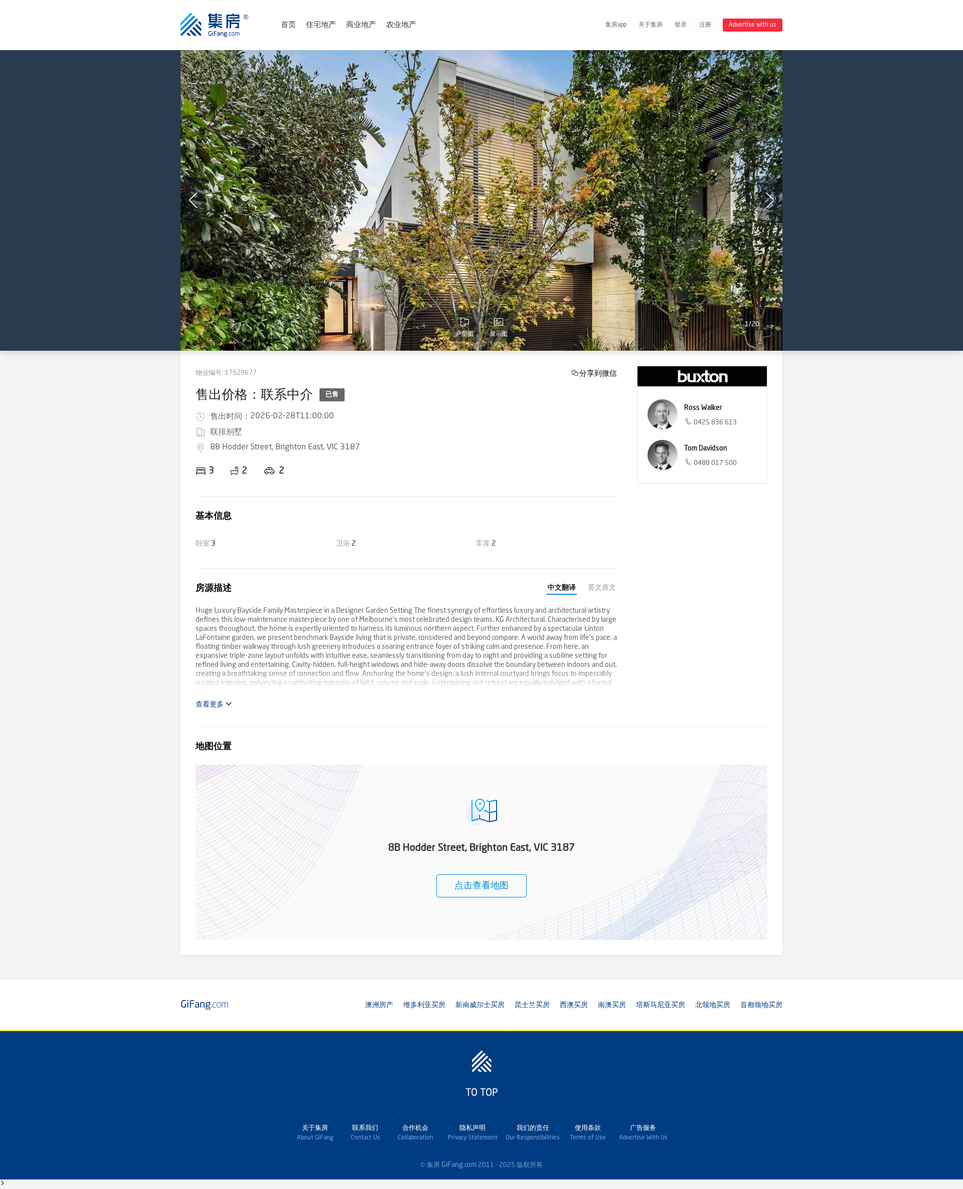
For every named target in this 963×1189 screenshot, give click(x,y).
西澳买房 (574, 1005)
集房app (615, 25)
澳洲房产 (379, 1005)
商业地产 (361, 25)
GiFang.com (458, 1164)
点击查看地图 (481, 885)
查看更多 (210, 704)
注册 (705, 25)
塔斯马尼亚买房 (660, 1005)
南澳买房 (612, 1005)
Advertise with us (752, 25)
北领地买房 (712, 1005)
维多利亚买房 (424, 1005)
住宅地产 (321, 25)
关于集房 (650, 25)
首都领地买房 (761, 1005)
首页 (288, 25)
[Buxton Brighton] (702, 376)
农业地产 (401, 25)
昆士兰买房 (532, 1005)
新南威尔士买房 (480, 1005)
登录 (681, 25)
